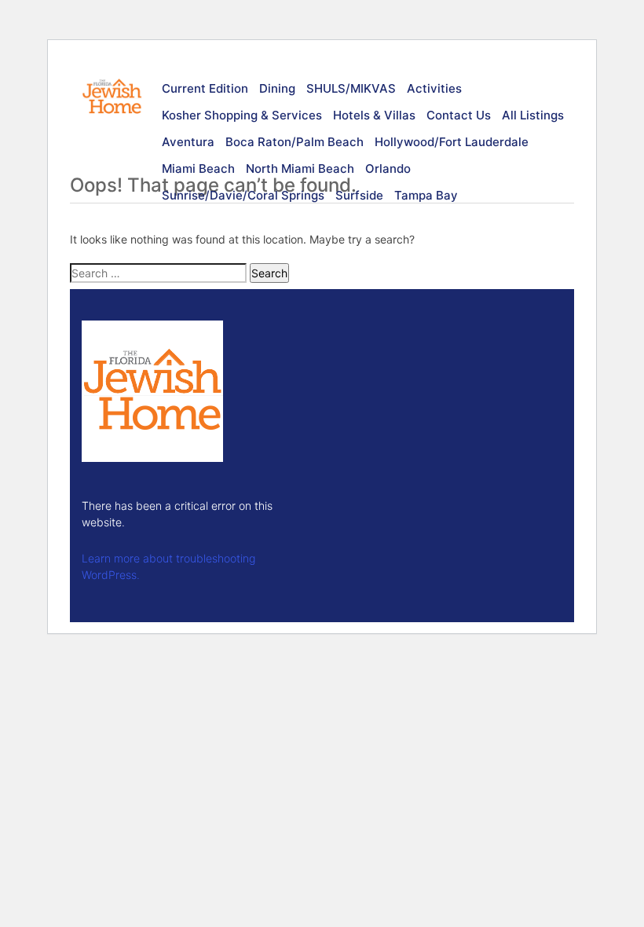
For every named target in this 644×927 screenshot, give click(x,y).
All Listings (533, 115)
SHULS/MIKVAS (351, 88)
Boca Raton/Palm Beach (294, 141)
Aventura (188, 141)
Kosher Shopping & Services (242, 115)
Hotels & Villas (374, 115)
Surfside (359, 195)
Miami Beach (198, 168)
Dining (277, 88)
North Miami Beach (300, 168)
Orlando (388, 168)
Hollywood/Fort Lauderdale (452, 141)
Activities (434, 88)
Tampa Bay (426, 195)
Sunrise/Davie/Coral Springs (243, 195)
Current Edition (205, 88)
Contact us (458, 115)
